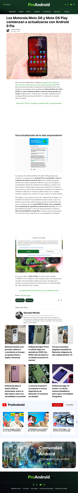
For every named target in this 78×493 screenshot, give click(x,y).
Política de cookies (31, 255)
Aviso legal (48, 255)
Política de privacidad (40, 255)
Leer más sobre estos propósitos (36, 247)
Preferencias (50, 251)
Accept (28, 251)
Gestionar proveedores (24, 247)
